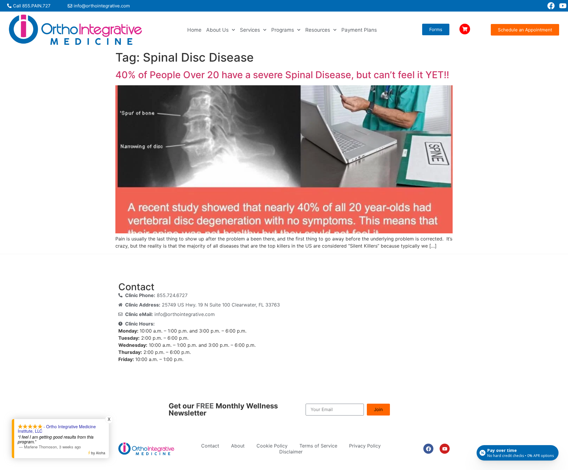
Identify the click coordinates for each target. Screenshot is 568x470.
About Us (217, 30)
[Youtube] (563, 6)
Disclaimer (291, 452)
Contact (210, 446)
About (238, 446)
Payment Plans (359, 30)
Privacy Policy (365, 446)
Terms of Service (318, 446)
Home (194, 30)
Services (250, 30)
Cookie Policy (272, 446)
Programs (282, 30)
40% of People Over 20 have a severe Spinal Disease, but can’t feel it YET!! (282, 75)
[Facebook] (551, 6)
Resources (317, 30)
